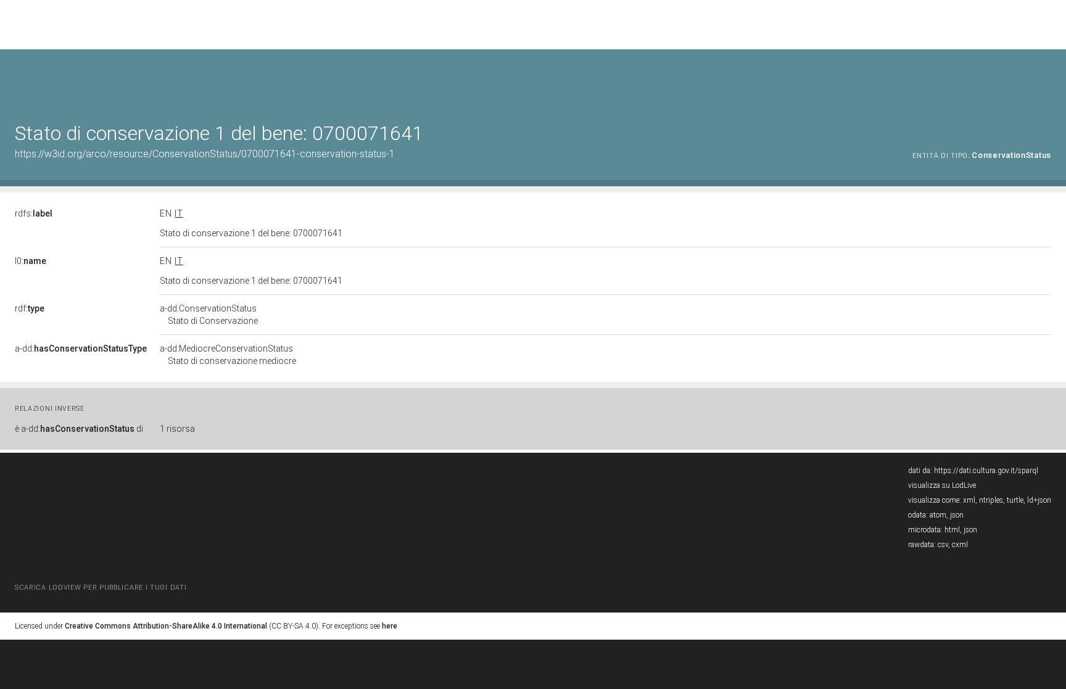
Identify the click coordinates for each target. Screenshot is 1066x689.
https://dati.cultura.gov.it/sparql (986, 470)
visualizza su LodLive (942, 485)
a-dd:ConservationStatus (209, 314)
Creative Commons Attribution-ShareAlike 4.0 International (166, 626)
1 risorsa (177, 429)
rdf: (29, 308)
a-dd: (81, 348)
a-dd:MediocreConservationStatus (228, 355)
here (389, 626)
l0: (30, 261)
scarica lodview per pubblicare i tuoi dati (100, 588)
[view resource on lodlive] (1045, 80)
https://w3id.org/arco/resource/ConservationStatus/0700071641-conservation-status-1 (205, 154)
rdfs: (33, 213)
